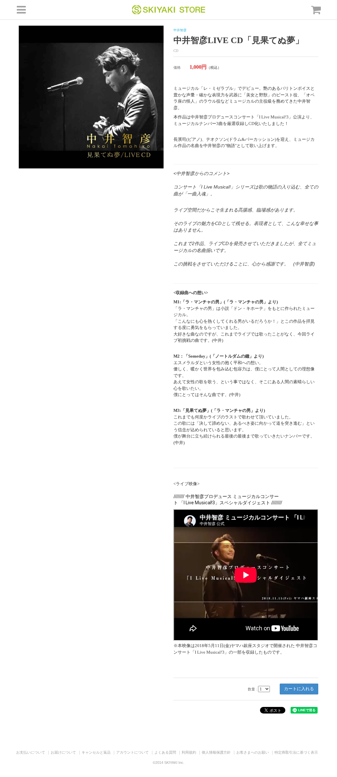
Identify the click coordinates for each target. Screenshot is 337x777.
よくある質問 (165, 752)
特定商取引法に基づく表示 (296, 752)
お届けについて (63, 752)
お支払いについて (30, 752)
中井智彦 (180, 30)
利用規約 (189, 752)
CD (175, 51)
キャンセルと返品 (96, 752)
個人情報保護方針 (216, 752)
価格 (177, 67)
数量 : (252, 689)
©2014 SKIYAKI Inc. (168, 762)
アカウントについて (132, 752)
